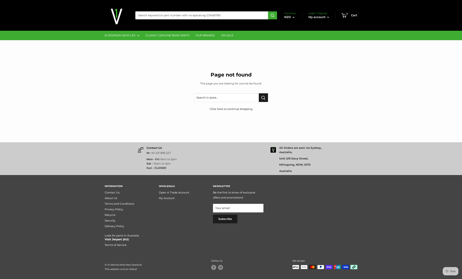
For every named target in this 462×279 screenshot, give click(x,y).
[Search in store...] (263, 97)
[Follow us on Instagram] (220, 267)
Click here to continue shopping (231, 109)
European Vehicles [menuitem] (120, 35)
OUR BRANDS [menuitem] (205, 35)
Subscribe (225, 219)
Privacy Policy (114, 209)
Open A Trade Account (174, 192)
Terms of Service (116, 245)
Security (110, 220)
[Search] (272, 15)
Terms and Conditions (119, 203)
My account (317, 17)
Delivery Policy (114, 226)
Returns (110, 215)
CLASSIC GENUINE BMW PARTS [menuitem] (167, 35)
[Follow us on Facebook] (213, 267)
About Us (111, 198)
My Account (167, 198)
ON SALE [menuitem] (227, 35)
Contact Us (112, 192)
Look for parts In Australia (122, 237)
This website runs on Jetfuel (121, 269)
